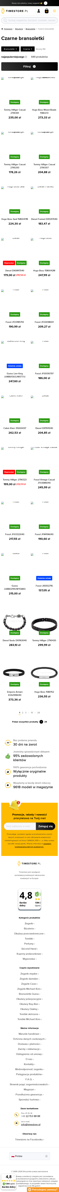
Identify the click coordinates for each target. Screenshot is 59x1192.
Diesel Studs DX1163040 (15, 640)
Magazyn (29, 1089)
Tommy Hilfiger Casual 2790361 (14, 111)
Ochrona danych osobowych (29, 1039)
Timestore (8, 29)
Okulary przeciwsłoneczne (29, 933)
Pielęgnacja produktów (29, 1074)
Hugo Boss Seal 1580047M (14, 219)
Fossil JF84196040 (44, 534)
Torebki (29, 938)
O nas (29, 1059)
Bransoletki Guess (29, 994)
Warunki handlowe (29, 1034)
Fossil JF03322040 (14, 534)
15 (32, 712)
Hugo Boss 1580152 (44, 691)
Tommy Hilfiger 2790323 (15, 479)
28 (38, 712)
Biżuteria (19, 29)
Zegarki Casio (29, 984)
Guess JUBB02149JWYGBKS (14, 587)
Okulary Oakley (28, 1009)
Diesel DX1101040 (44, 428)
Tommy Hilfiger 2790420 (44, 640)
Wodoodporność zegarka (29, 1069)
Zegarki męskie (28, 973)
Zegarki (29, 923)
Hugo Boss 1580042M (44, 270)
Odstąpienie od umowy (29, 1054)
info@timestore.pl (30, 1124)
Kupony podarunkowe (29, 954)
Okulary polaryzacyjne (28, 999)
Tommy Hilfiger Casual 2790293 (14, 166)
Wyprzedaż (29, 959)
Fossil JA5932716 (44, 585)
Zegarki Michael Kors (28, 989)
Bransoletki (30, 29)
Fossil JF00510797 (44, 373)
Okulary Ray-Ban (29, 1004)
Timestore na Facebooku (29, 1139)
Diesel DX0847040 (14, 270)
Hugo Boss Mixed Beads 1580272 (44, 111)
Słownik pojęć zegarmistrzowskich (29, 1084)
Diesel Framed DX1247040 (44, 219)
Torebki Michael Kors (28, 1019)
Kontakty (29, 1064)
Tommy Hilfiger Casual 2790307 (44, 166)
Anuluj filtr (41, 49)
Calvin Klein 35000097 (14, 428)
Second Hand (28, 949)
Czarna (26, 49)
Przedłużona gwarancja (29, 1094)
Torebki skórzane (29, 1014)
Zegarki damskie (29, 979)
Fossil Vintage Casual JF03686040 (44, 481)
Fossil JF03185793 (15, 322)
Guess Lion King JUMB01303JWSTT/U (14, 375)
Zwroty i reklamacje (29, 1049)
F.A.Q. (28, 1079)
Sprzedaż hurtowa (29, 1099)
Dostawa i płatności (29, 1044)
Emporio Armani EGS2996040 (14, 693)
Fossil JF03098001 (44, 322)
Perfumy (29, 943)
